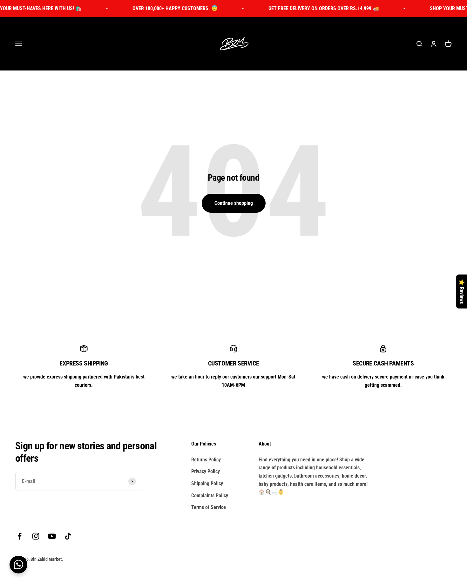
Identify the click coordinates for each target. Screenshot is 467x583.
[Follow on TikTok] (68, 536)
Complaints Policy (209, 496)
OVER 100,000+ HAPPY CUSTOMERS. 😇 (165, 8)
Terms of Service (208, 507)
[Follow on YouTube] (52, 536)
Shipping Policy (207, 483)
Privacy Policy (205, 471)
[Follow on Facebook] (19, 536)
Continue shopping (233, 203)
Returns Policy (206, 460)
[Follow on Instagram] (35, 536)
